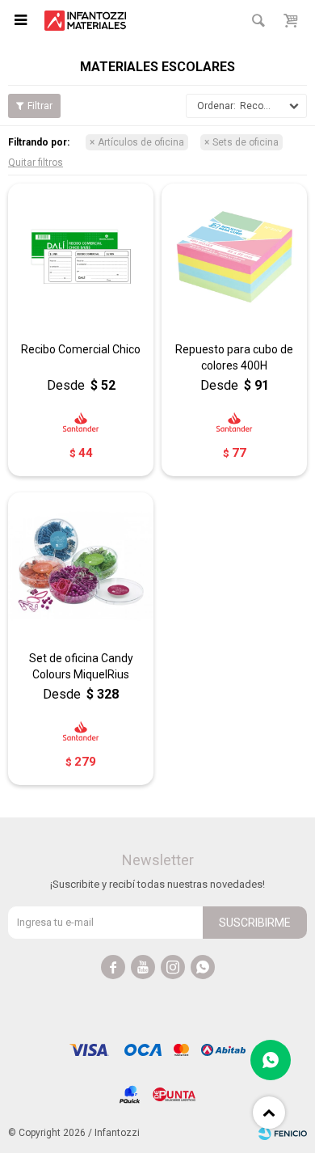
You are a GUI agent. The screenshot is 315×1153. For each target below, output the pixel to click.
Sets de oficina (245, 142)
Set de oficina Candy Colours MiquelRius (81, 666)
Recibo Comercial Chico (81, 349)
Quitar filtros (35, 162)
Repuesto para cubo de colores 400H (234, 357)
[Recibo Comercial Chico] (80, 256)
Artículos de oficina (141, 142)
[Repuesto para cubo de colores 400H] (234, 256)
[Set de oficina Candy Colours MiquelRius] (80, 565)
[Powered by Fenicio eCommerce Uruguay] (282, 1133)
